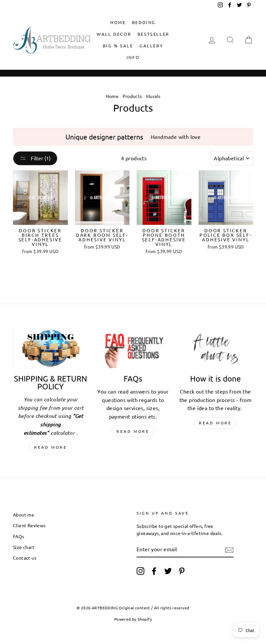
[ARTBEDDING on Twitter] (168, 571)
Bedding (144, 22)
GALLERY (151, 45)
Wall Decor (114, 34)
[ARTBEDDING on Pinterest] (182, 571)
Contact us (24, 558)
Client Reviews (29, 525)
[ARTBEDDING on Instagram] (140, 571)
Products (132, 96)
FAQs (18, 536)
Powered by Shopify (133, 619)
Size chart (23, 547)
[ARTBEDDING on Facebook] (154, 571)
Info (133, 57)
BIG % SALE (118, 45)
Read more (50, 447)
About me (23, 514)
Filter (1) (40, 158)
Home (118, 22)
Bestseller (153, 34)
